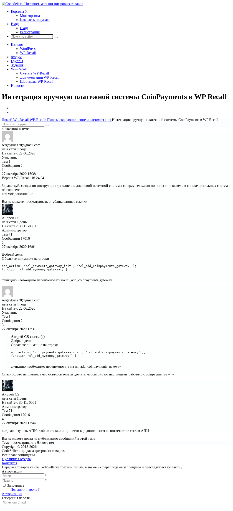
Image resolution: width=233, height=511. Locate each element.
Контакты (9, 463)
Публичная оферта (16, 459)
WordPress (27, 49)
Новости (17, 85)
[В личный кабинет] (7, 141)
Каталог (17, 44)
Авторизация (12, 494)
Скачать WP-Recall (34, 73)
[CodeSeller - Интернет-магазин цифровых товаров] (42, 4)
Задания (17, 65)
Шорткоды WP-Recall (36, 81)
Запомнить (15, 485)
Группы (17, 61)
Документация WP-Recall (39, 77)
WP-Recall (28, 53)
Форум (16, 57)
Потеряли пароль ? (25, 489)
